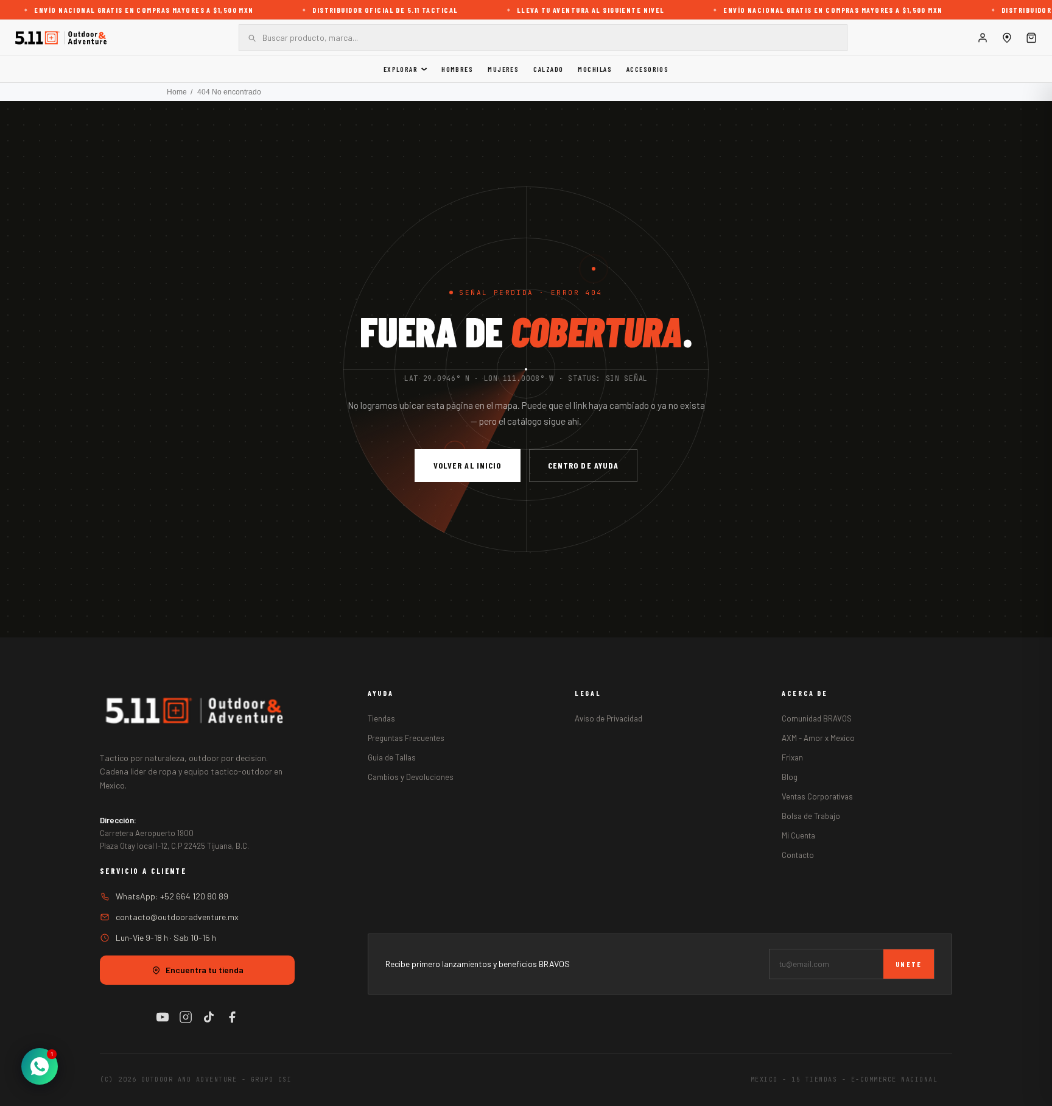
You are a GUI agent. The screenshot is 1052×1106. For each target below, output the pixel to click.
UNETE (909, 964)
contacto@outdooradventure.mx (177, 917)
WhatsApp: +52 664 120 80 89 (172, 896)
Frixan (792, 757)
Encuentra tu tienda (205, 970)
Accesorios (647, 69)
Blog (790, 777)
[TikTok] (209, 1017)
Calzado (548, 69)
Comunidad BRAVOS (817, 718)
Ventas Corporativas (817, 796)
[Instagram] (185, 1017)
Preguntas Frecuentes (406, 738)
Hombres (457, 69)
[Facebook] (232, 1017)
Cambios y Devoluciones (411, 777)
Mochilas (595, 69)
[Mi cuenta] (983, 38)
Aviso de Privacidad (608, 718)
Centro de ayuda (583, 465)
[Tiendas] (1007, 38)
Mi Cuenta (798, 835)
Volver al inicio (467, 465)
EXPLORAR (401, 69)
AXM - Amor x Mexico (818, 738)
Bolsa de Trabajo (811, 816)
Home (177, 92)
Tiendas (381, 718)
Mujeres (503, 69)
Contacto (798, 855)
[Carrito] (1031, 38)
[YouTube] (162, 1017)
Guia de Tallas (392, 757)
